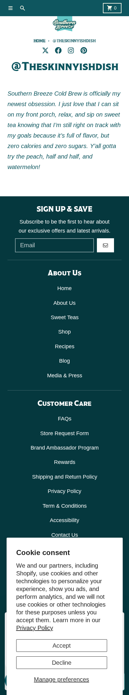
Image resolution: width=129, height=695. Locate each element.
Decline (61, 662)
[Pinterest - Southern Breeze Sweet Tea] (84, 50)
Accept (61, 645)
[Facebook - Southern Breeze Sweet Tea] (58, 50)
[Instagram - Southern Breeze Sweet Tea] (71, 50)
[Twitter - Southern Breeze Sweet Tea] (45, 50)
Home (39, 41)
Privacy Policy (34, 628)
